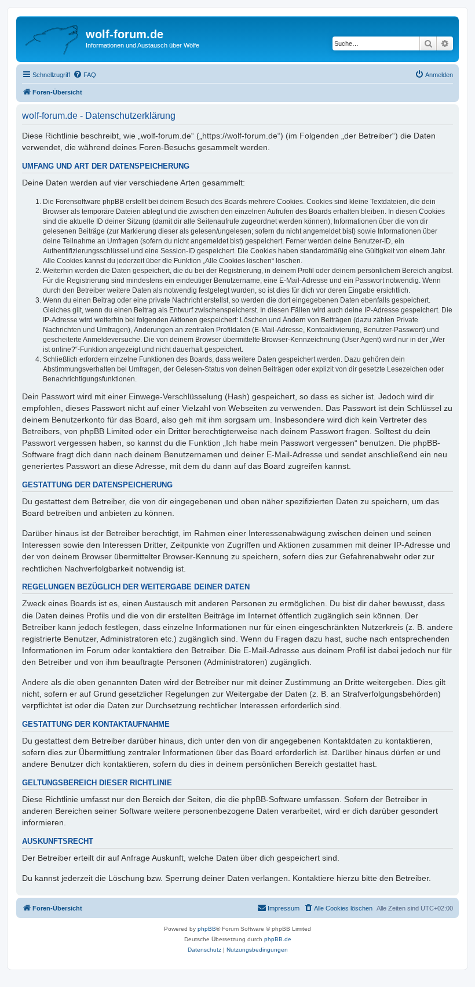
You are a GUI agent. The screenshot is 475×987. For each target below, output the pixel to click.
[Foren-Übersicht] (52, 37)
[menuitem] (84, 75)
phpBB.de (277, 939)
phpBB (207, 929)
